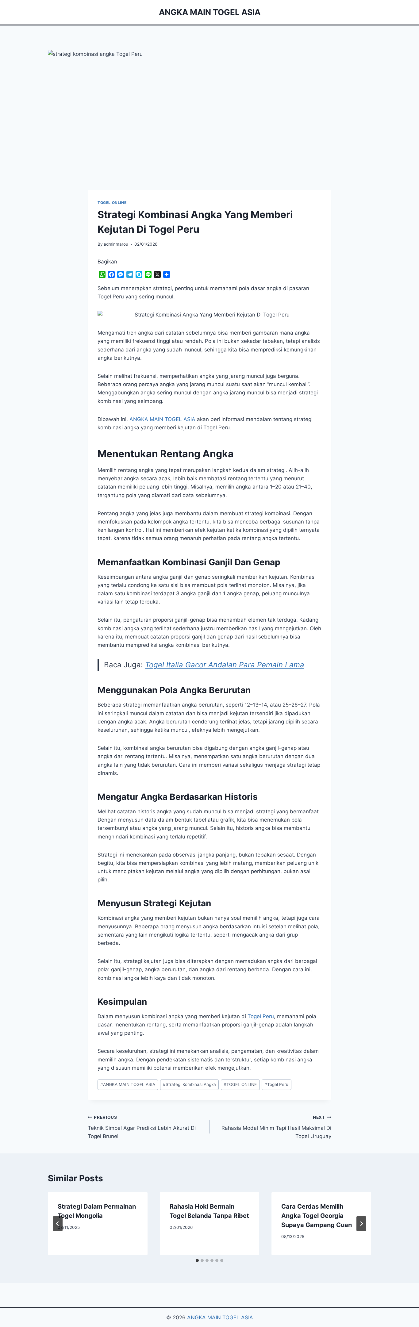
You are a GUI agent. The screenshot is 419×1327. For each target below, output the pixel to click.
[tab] (197, 1260)
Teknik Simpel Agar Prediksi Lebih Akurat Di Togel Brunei (142, 1127)
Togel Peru (261, 1016)
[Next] (361, 1223)
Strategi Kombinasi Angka (189, 1084)
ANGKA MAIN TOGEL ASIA (127, 1084)
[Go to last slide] (58, 1223)
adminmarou (116, 244)
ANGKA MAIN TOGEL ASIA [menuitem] (162, 419)
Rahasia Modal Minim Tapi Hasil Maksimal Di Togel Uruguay (276, 1127)
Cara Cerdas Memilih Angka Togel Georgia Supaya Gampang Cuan (316, 1216)
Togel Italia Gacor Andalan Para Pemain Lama (224, 664)
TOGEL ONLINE (112, 202)
